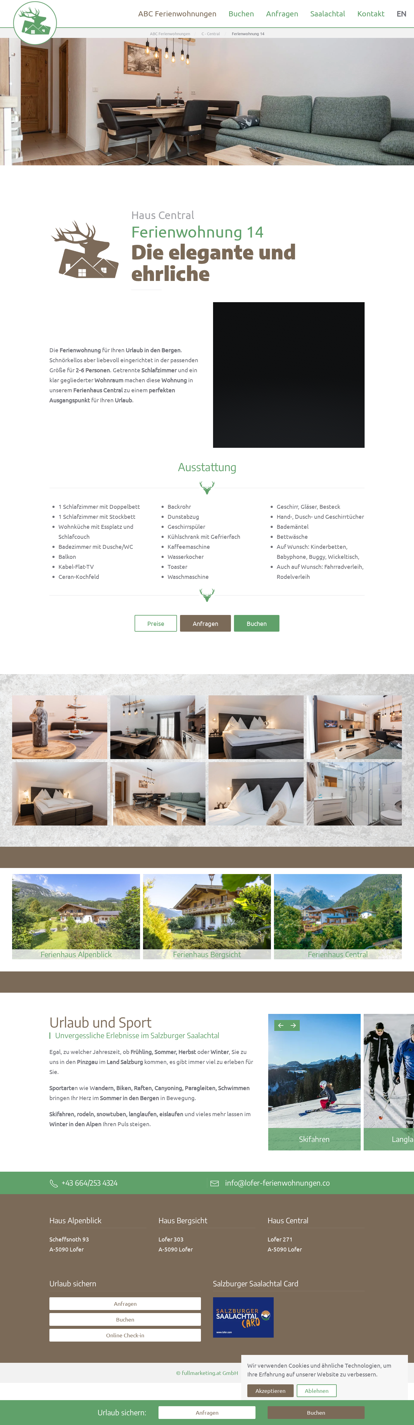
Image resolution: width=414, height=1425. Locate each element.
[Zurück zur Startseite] (35, 23)
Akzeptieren (270, 1390)
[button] (59, 727)
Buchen (241, 13)
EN (401, 13)
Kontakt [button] (371, 13)
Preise (155, 623)
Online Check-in (125, 1335)
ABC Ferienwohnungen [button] (177, 13)
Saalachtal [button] (327, 13)
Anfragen (282, 13)
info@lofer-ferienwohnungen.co (277, 1182)
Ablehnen (317, 1390)
